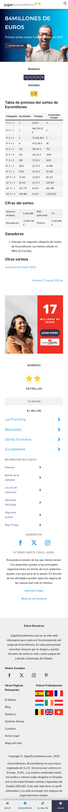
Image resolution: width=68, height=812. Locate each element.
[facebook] (20, 542)
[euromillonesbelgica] (39, 710)
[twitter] (34, 542)
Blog (8, 707)
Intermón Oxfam (33, 590)
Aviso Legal (12, 735)
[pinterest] (46, 675)
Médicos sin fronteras (34, 598)
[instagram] (47, 542)
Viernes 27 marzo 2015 (46, 280)
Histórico (10, 714)
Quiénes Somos (14, 721)
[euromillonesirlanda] (49, 701)
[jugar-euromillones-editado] (21, 2)
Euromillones (27, 644)
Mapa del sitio (13, 743)
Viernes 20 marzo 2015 (22, 267)
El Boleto (10, 699)
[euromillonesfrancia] (58, 691)
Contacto (10, 728)
